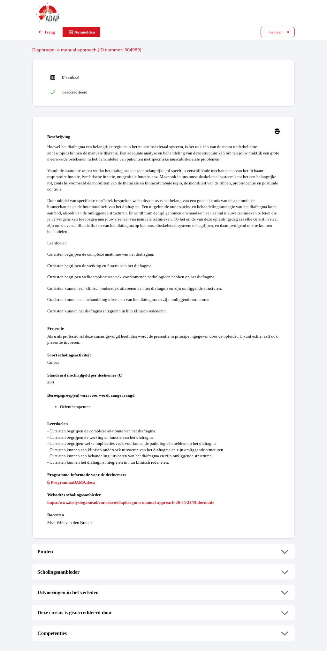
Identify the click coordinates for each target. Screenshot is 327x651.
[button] (163, 551)
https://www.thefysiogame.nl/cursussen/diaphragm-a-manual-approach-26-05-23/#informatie (130, 502)
